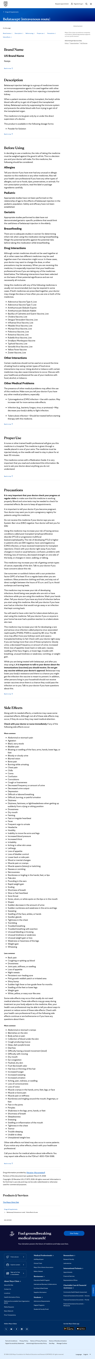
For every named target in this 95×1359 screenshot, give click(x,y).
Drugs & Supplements (12, 12)
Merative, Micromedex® (36, 1172)
